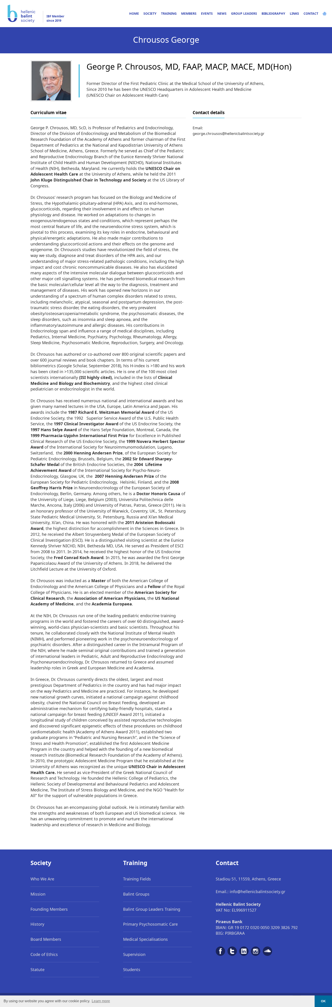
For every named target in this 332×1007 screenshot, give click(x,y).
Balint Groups (136, 894)
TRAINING (169, 13)
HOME (134, 13)
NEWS (222, 13)
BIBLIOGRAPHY (273, 13)
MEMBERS (188, 13)
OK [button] (323, 1001)
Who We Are (42, 879)
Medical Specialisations (145, 939)
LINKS (294, 13)
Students (131, 969)
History (37, 924)
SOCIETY (150, 13)
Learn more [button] (101, 1001)
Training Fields (137, 879)
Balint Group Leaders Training (151, 909)
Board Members (45, 939)
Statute (37, 969)
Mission (37, 894)
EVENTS (207, 13)
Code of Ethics (44, 954)
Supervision (134, 954)
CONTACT (311, 13)
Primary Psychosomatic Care (150, 924)
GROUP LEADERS (244, 13)
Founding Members (49, 909)
